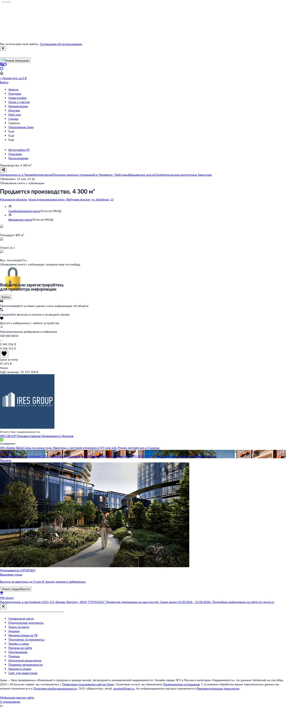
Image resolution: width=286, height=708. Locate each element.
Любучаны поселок (78, 199)
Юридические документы (26, 623)
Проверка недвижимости (25, 665)
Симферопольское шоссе (24, 211)
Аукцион (14, 631)
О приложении (10, 702)
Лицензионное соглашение (181, 684)
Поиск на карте (18, 627)
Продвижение (17, 652)
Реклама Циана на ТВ (22, 635)
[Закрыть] (3, 48)
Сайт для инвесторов (22, 673)
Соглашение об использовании (61, 44)
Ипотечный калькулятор (24, 660)
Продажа (14, 94)
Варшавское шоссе (20, 219)
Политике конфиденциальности (55, 688)
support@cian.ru (123, 688)
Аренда (13, 89)
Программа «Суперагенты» (26, 639)
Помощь (14, 656)
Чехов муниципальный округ (46, 199)
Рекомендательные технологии (218, 688)
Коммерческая (18, 106)
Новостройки (17, 98)
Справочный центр (21, 618)
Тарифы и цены (18, 644)
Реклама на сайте (20, 648)
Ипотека (14, 110)
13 (111, 199)
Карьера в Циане (19, 669)
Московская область (13, 199)
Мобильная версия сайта (17, 697)
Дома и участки (19, 102)
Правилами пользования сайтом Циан (88, 684)
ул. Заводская (100, 199)
